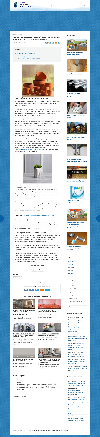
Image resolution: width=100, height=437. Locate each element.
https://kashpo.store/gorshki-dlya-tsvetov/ (31, 149)
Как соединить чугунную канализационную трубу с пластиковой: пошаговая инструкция (77, 159)
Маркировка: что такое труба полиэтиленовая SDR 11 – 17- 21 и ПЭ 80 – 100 (77, 95)
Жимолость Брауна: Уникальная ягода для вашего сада (77, 361)
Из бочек (72, 280)
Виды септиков (73, 275)
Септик (70, 273)
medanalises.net (48, 436)
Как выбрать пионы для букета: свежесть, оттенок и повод (48, 334)
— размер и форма (25, 56)
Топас (71, 295)
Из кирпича (72, 285)
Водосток (71, 261)
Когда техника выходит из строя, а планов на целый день (77, 368)
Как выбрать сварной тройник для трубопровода (23, 360)
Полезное (71, 267)
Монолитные (73, 288)
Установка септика (74, 304)
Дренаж (70, 264)
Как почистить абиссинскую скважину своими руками (76, 354)
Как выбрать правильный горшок (27, 53)
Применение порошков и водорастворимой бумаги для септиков (75, 202)
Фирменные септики (74, 290)
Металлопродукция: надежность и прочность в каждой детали (76, 329)
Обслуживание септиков (75, 301)
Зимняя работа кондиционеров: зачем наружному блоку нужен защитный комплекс (23, 335)
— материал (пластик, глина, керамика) (30, 58)
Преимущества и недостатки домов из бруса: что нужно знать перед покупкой (76, 137)
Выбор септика (73, 298)
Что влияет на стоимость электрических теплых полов (47, 310)
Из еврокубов (73, 283)
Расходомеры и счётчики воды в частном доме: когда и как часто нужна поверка (49, 361)
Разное (70, 270)
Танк (71, 292)
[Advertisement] (50, 21)
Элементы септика (74, 307)
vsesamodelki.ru (57, 436)
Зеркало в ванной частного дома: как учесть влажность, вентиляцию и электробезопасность (24, 312)
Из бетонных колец (74, 278)
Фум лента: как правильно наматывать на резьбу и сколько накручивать (76, 248)
